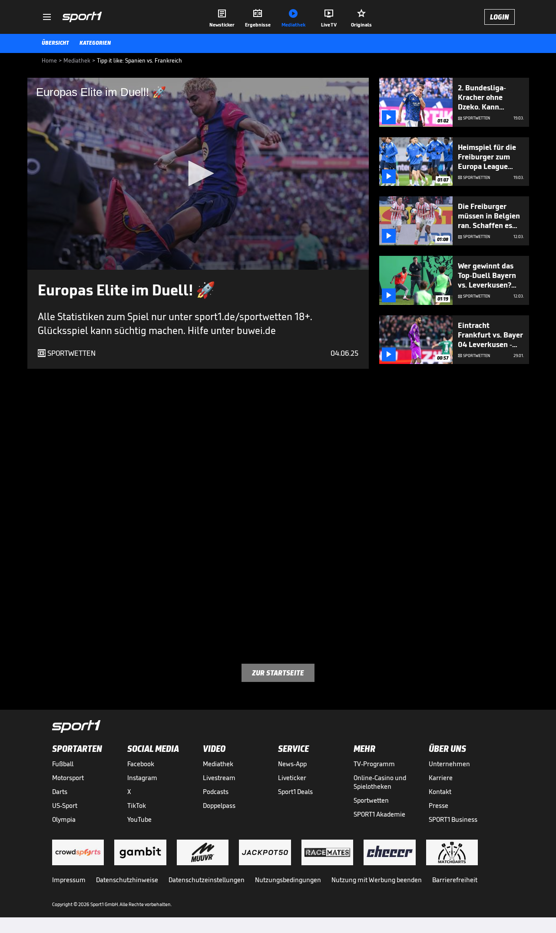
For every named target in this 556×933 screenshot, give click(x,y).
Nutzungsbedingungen (288, 880)
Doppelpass (219, 805)
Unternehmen (449, 764)
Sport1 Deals (295, 791)
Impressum (69, 880)
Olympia (64, 819)
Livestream (219, 778)
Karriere (441, 778)
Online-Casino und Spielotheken (380, 782)
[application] (198, 174)
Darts (59, 791)
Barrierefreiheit (454, 880)
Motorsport (68, 778)
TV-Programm (374, 764)
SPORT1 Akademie (379, 814)
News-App (292, 764)
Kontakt (440, 791)
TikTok (136, 805)
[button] (198, 173)
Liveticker (292, 778)
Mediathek (218, 764)
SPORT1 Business (453, 819)
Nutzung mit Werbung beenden (376, 880)
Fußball (62, 764)
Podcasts (215, 791)
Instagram (142, 778)
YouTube (139, 819)
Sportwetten (371, 800)
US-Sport (64, 805)
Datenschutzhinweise (127, 880)
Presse (438, 805)
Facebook (140, 764)
